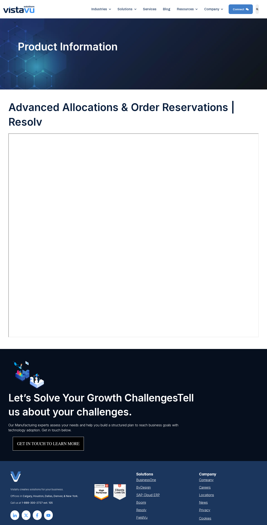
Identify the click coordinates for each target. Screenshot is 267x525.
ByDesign (143, 487)
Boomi (141, 502)
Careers (205, 487)
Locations (206, 495)
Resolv (141, 510)
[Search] (257, 9)
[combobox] (261, 9)
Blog (166, 9)
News (203, 502)
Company (206, 480)
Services (149, 9)
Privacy (204, 510)
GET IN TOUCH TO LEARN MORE (48, 443)
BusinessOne (146, 480)
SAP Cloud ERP (148, 495)
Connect (238, 9)
